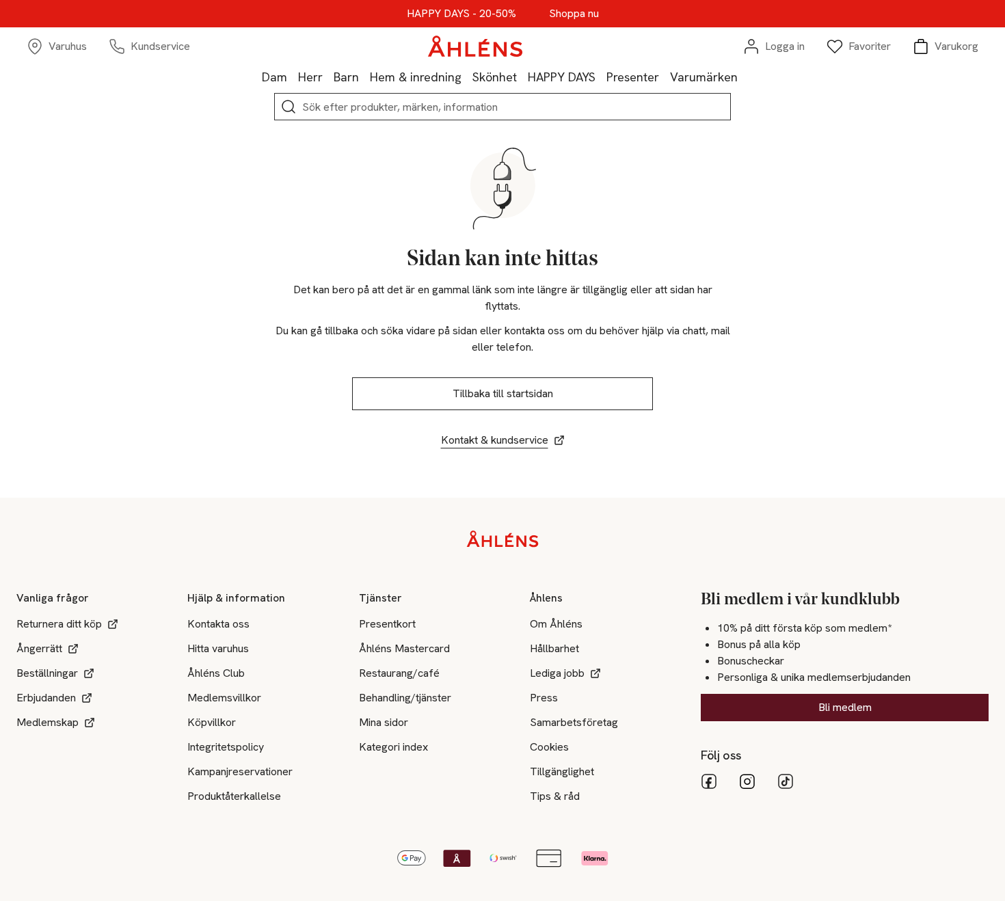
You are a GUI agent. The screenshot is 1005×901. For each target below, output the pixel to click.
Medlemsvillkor (224, 697)
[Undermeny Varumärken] (743, 76)
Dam (274, 77)
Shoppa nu (574, 14)
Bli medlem (845, 707)
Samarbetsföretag (574, 722)
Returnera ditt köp (59, 624)
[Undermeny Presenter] (664, 76)
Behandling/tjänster (405, 697)
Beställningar (47, 673)
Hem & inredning (415, 77)
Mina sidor (383, 722)
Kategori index (393, 747)
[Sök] (288, 106)
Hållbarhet (554, 648)
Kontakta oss (218, 624)
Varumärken (704, 77)
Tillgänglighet (562, 771)
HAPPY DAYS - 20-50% (461, 14)
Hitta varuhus (218, 648)
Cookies (549, 747)
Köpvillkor (211, 722)
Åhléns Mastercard (404, 648)
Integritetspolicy (225, 747)
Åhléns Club (216, 673)
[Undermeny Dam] (292, 76)
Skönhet (494, 77)
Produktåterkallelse (234, 796)
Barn (346, 77)
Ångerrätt (39, 648)
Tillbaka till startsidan (503, 393)
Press (544, 697)
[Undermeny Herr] (328, 76)
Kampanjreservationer (240, 771)
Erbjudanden (46, 697)
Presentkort (387, 624)
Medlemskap (47, 722)
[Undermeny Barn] (364, 76)
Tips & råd (555, 796)
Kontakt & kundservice (494, 440)
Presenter (632, 77)
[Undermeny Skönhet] (522, 76)
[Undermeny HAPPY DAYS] (601, 76)
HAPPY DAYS (561, 77)
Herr (310, 77)
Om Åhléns (556, 624)
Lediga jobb (557, 673)
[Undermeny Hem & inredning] (467, 76)
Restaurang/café (399, 673)
